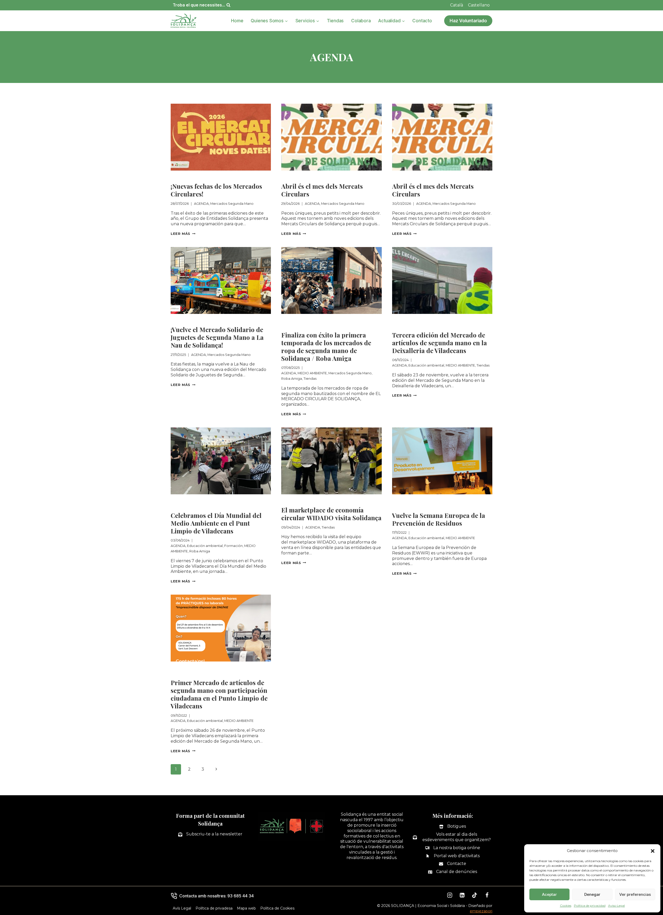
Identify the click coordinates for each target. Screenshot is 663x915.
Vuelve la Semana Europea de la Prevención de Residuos (438, 519)
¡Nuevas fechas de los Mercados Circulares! (216, 190)
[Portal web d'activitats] (453, 856)
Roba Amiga (331, 325)
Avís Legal (182, 908)
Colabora (361, 20)
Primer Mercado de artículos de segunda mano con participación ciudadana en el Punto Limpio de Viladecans (219, 694)
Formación (254, 500)
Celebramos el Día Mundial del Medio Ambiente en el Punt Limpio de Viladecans (216, 523)
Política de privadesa (214, 908)
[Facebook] (486, 895)
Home (237, 20)
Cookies (565, 905)
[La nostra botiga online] (452, 848)
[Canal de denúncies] (452, 872)
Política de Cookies (277, 908)
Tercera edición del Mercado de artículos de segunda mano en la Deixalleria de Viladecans (439, 343)
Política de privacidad (590, 905)
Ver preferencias (635, 894)
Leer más (183, 234)
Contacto (422, 20)
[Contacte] (452, 864)
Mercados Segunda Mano (220, 177)
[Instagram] (449, 895)
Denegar (592, 894)
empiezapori (481, 911)
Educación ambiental (437, 320)
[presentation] (221, 137)
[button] (652, 851)
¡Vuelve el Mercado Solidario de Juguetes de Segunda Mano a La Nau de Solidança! (217, 337)
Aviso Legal (616, 905)
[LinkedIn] (462, 895)
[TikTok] (474, 895)
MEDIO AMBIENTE (322, 320)
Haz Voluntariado (468, 20)
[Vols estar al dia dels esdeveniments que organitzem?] (452, 837)
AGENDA (180, 177)
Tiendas (335, 20)
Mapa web (246, 908)
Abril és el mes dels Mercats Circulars (322, 190)
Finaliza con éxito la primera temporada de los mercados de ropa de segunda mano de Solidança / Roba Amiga (326, 346)
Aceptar (549, 894)
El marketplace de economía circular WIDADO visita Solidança (331, 514)
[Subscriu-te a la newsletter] (210, 834)
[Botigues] (452, 826)
